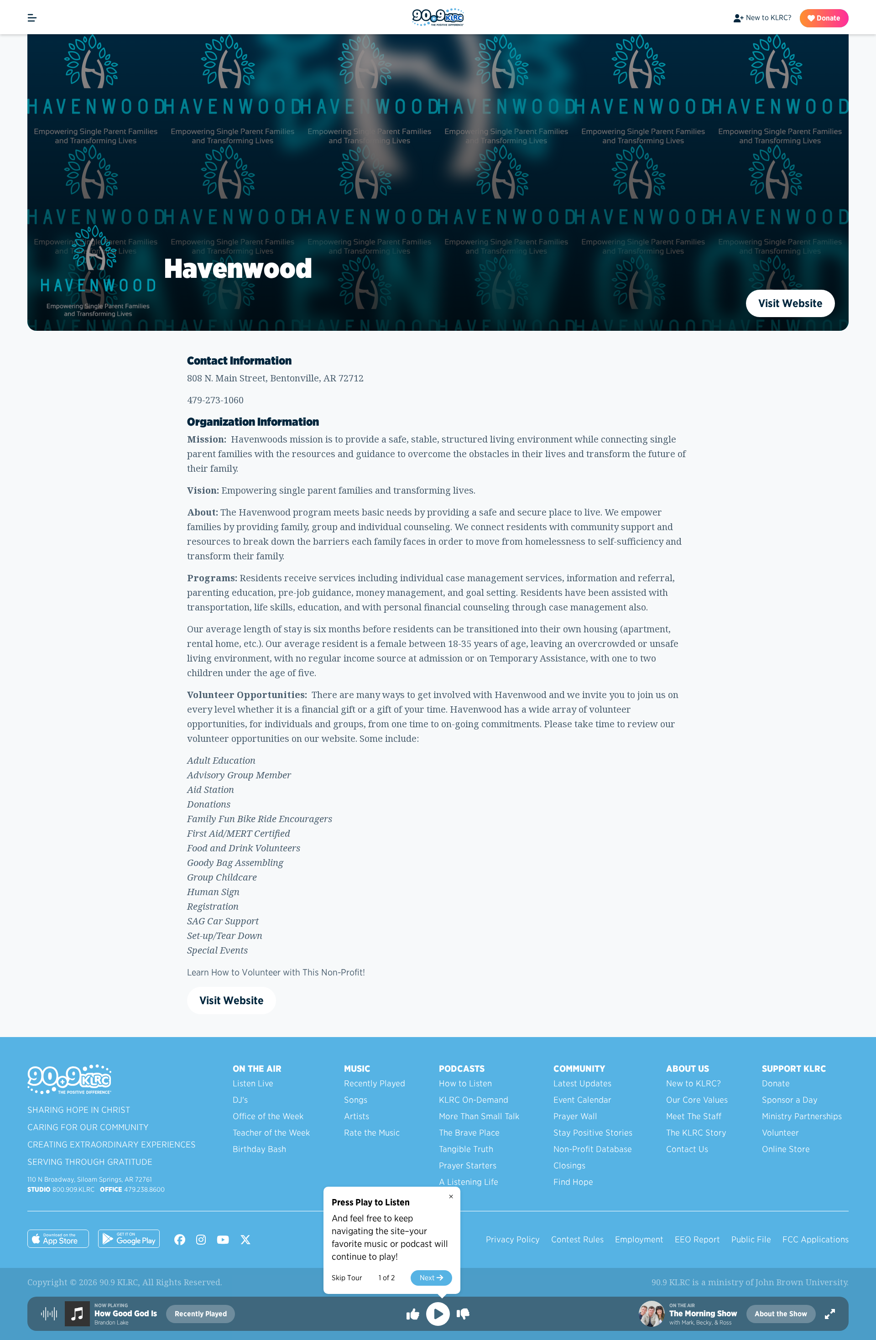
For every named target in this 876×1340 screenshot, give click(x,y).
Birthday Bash (259, 1149)
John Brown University (801, 1282)
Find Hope (573, 1182)
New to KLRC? (768, 17)
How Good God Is (125, 1313)
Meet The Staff (693, 1116)
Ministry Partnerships (802, 1116)
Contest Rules (577, 1239)
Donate (827, 18)
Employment (639, 1239)
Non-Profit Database (592, 1149)
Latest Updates (582, 1083)
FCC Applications (815, 1239)
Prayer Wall (575, 1116)
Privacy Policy (513, 1239)
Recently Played (374, 1083)
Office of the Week (268, 1116)
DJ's (240, 1100)
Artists (356, 1116)
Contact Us (687, 1149)
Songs (355, 1100)
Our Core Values (697, 1100)
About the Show (781, 1313)
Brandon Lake (111, 1322)
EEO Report (697, 1239)
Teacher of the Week (271, 1132)
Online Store (786, 1149)
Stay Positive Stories (592, 1132)
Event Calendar (582, 1100)
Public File (751, 1239)
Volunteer (780, 1132)
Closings (569, 1165)
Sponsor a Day (790, 1100)
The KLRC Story (696, 1132)
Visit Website (790, 303)
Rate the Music (372, 1132)
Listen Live (253, 1083)
